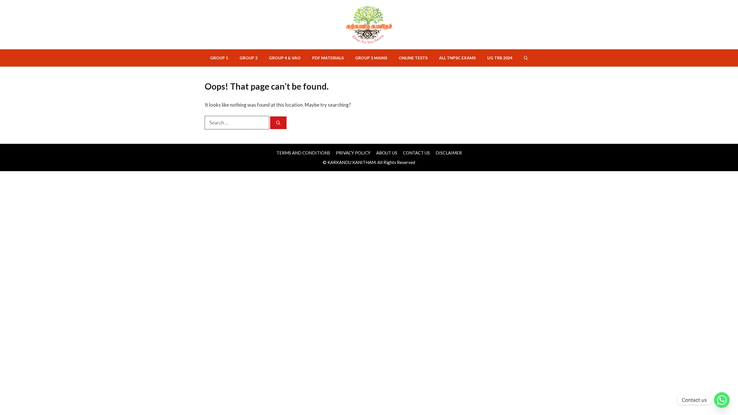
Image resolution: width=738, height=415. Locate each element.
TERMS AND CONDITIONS (303, 152)
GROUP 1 (219, 57)
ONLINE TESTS (413, 57)
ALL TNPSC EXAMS (457, 57)
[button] (526, 58)
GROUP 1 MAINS (371, 57)
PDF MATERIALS (328, 57)
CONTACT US (416, 152)
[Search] (278, 122)
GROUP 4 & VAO (285, 57)
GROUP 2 (248, 57)
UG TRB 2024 (499, 57)
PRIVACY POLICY (353, 152)
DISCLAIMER (449, 152)
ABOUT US (386, 152)
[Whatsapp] (722, 400)
